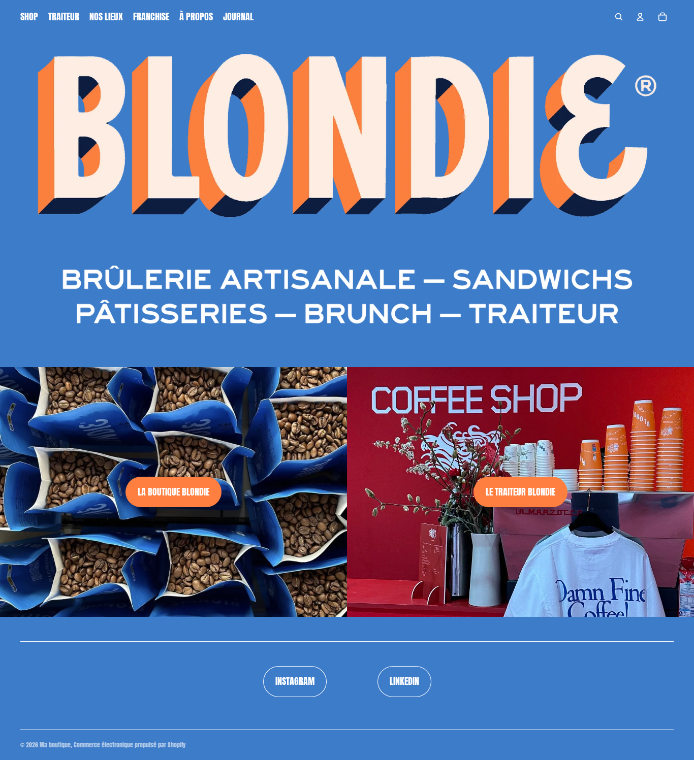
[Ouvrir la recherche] (619, 17)
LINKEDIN (404, 681)
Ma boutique (55, 744)
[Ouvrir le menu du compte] (640, 17)
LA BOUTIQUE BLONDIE (173, 492)
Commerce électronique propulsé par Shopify (130, 744)
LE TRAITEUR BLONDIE (520, 492)
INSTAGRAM (294, 681)
